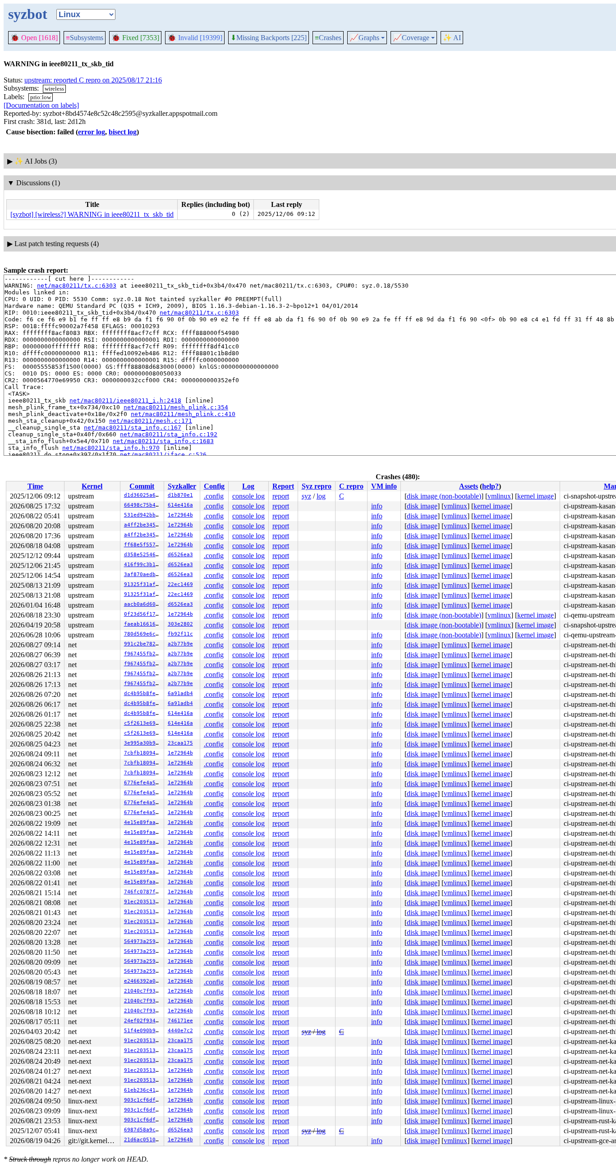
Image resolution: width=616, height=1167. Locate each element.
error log (91, 132)
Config (214, 486)
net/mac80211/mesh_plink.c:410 (183, 414)
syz (306, 496)
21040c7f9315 (143, 991)
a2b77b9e (180, 644)
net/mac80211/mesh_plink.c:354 (176, 407)
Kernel (92, 486)
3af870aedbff (143, 574)
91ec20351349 (143, 902)
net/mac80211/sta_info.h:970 (111, 447)
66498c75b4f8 (143, 505)
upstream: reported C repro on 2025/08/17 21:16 (93, 80)
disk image (422, 506)
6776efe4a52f (143, 783)
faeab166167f (143, 624)
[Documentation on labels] (41, 105)
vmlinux (499, 496)
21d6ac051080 (143, 1140)
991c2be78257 (143, 644)
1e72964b (180, 515)
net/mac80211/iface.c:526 (163, 454)
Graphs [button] (364, 38)
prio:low (40, 97)
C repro (351, 486)
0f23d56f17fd (143, 614)
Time (35, 486)
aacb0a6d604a (143, 604)
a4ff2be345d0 (143, 525)
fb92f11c (180, 634)
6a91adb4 (180, 693)
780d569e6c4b (143, 634)
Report (283, 486)
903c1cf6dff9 (143, 1100)
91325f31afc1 (143, 584)
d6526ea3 (180, 555)
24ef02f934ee (143, 1021)
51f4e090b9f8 (143, 1031)
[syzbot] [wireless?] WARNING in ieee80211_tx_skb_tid (92, 214)
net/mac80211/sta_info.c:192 (168, 434)
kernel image (535, 496)
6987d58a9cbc (143, 1130)
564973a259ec (143, 941)
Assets (468, 486)
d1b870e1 (180, 495)
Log (248, 486)
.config (214, 496)
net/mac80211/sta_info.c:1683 (163, 441)
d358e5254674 (143, 555)
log (321, 496)
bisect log (123, 132)
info (376, 506)
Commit (141, 486)
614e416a (180, 505)
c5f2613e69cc (143, 723)
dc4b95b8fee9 (143, 693)
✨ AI (452, 37)
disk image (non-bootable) (444, 496)
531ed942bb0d (143, 515)
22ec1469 (180, 584)
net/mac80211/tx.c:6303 (76, 285)
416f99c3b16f (143, 564)
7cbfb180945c (143, 753)
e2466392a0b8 (143, 981)
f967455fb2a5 (143, 654)
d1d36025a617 (143, 495)
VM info (384, 486)
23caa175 (180, 743)
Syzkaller (182, 486)
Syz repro (316, 486)
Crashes (328, 37)
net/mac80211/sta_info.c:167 (132, 427)
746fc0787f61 (143, 892)
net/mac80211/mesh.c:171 (150, 420)
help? (490, 486)
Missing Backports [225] (268, 38)
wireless (54, 88)
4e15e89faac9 (143, 822)
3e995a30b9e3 (143, 743)
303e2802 (180, 624)
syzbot (27, 14)
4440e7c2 (180, 1031)
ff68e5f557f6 (143, 545)
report (280, 496)
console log (248, 496)
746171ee (180, 1021)
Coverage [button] (411, 38)
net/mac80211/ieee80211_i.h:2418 (125, 400)
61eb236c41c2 (143, 1090)
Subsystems (84, 37)
